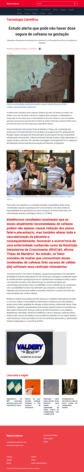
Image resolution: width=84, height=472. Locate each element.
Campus (63, 9)
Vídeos (34, 13)
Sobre (50, 13)
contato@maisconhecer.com (16, 442)
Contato (42, 13)
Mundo (19, 13)
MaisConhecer (13, 4)
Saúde (55, 9)
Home (19, 9)
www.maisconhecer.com (15, 445)
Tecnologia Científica (31, 9)
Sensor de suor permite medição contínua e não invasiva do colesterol (32, 403)
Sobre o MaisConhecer (39, 463)
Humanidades (46, 9)
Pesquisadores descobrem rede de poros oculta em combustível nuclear (69, 403)
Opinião (71, 9)
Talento (27, 13)
